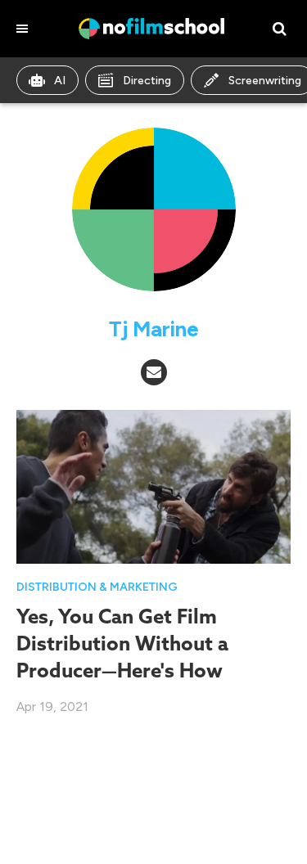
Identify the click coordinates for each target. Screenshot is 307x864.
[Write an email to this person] (154, 372)
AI (59, 81)
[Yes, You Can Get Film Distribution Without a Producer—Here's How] (153, 485)
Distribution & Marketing (97, 587)
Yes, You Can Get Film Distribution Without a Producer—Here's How (122, 643)
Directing (147, 81)
